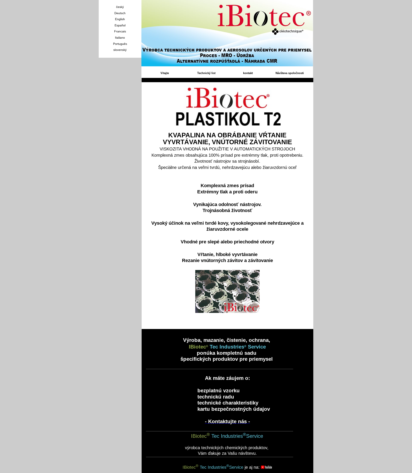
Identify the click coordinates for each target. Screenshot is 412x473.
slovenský (120, 50)
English (120, 19)
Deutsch (120, 13)
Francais (120, 31)
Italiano (120, 37)
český (120, 7)
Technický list (206, 73)
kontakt (248, 73)
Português (120, 43)
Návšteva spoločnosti (290, 73)
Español (120, 25)
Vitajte (165, 73)
